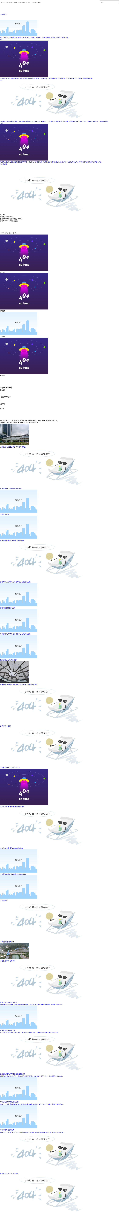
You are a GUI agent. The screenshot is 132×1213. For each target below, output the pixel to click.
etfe (1, 40)
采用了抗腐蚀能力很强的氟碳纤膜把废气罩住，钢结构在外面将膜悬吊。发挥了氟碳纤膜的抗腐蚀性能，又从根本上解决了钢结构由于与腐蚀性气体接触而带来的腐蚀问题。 (51, 162)
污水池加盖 (3, 164)
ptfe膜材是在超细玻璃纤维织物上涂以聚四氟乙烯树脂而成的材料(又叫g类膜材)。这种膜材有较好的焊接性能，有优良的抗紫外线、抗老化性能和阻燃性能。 (46, 78)
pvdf (1, 123)
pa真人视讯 (3, 14)
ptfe (1, 80)
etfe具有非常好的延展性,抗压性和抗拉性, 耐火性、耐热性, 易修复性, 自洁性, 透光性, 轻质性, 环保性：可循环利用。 (35, 38)
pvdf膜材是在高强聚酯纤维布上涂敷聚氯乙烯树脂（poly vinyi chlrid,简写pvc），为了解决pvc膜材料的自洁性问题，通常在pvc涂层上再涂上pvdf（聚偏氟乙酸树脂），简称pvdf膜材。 (54, 121)
